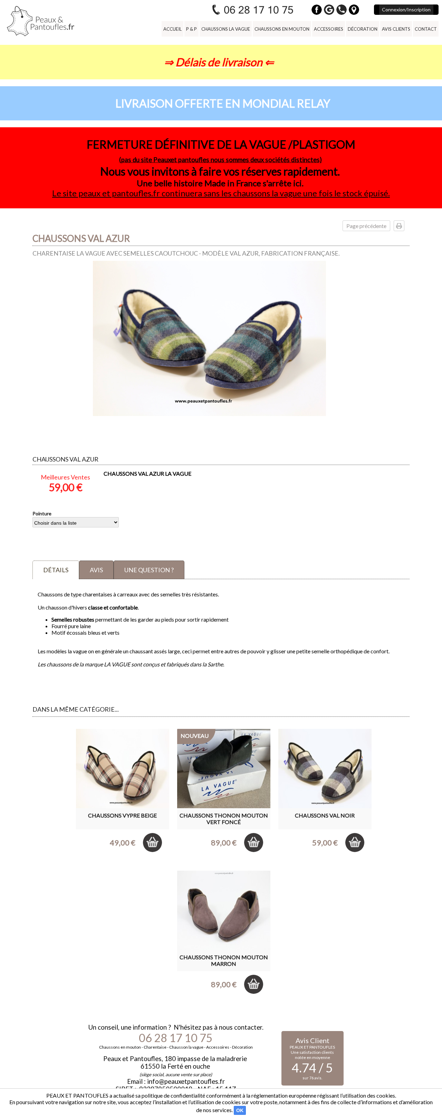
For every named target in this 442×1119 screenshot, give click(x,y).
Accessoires (328, 29)
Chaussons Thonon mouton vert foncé (224, 818)
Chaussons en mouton (281, 29)
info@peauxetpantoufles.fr (186, 1081)
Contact (426, 29)
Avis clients (396, 29)
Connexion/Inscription (406, 9)
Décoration (362, 29)
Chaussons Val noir (325, 815)
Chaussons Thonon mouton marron (224, 960)
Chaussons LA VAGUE (225, 29)
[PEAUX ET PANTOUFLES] (40, 20)
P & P (191, 29)
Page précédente (366, 225)
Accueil (172, 29)
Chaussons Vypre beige (122, 815)
